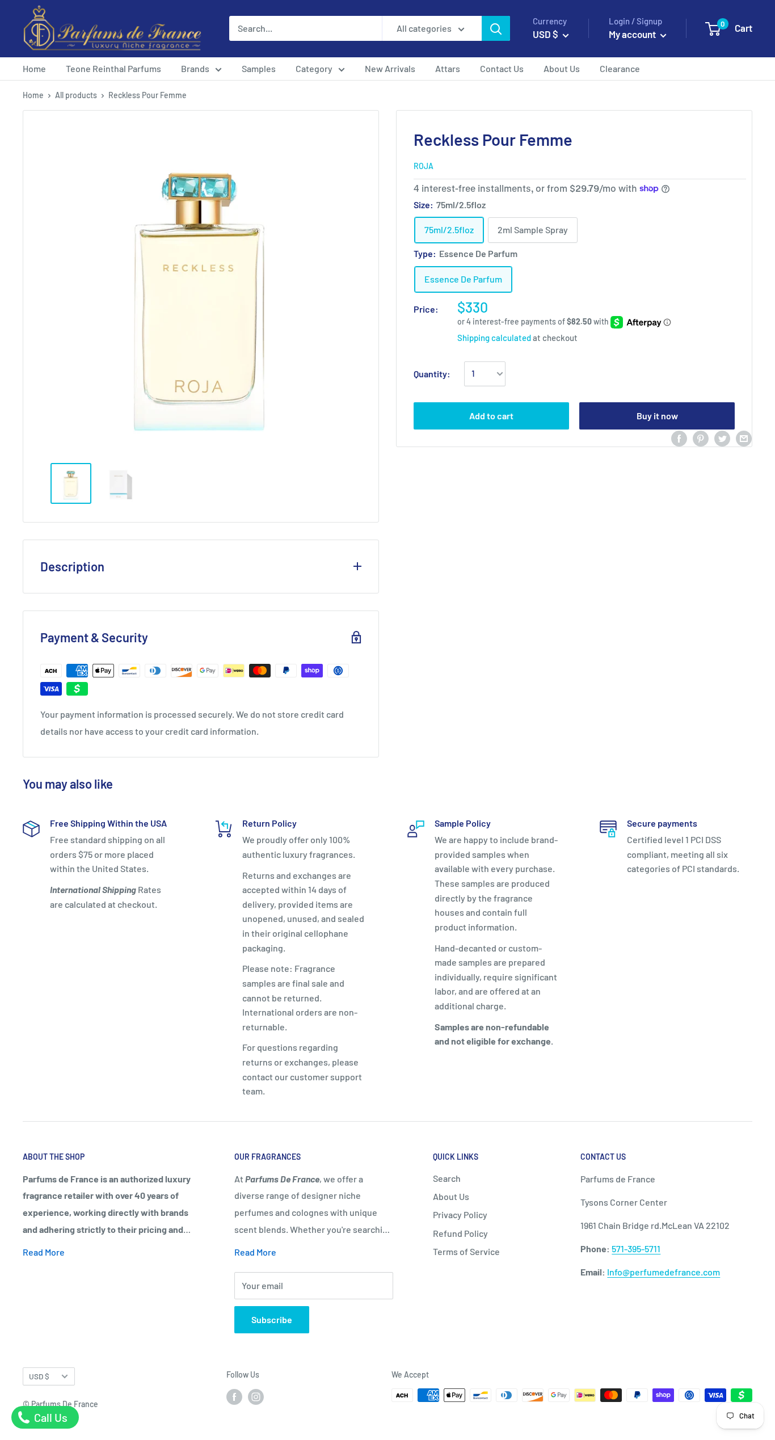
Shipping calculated (494, 337)
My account (633, 34)
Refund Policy (460, 1233)
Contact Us (502, 68)
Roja (423, 166)
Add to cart (491, 415)
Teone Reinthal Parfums (113, 68)
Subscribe (271, 1319)
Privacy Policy (460, 1214)
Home (34, 68)
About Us (562, 68)
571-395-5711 (636, 1248)
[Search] (496, 28)
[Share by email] (744, 438)
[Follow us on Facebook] (234, 1396)
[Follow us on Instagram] (256, 1396)
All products (76, 95)
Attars (447, 68)
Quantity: (432, 373)
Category (314, 68)
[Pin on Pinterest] (701, 438)
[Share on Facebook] (679, 438)
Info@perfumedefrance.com (663, 1271)
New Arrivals (390, 68)
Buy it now (657, 415)
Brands (195, 68)
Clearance (620, 68)
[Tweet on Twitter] (722, 438)
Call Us (50, 1417)
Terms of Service (466, 1251)
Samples (259, 68)
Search (447, 1178)
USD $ (39, 1376)
